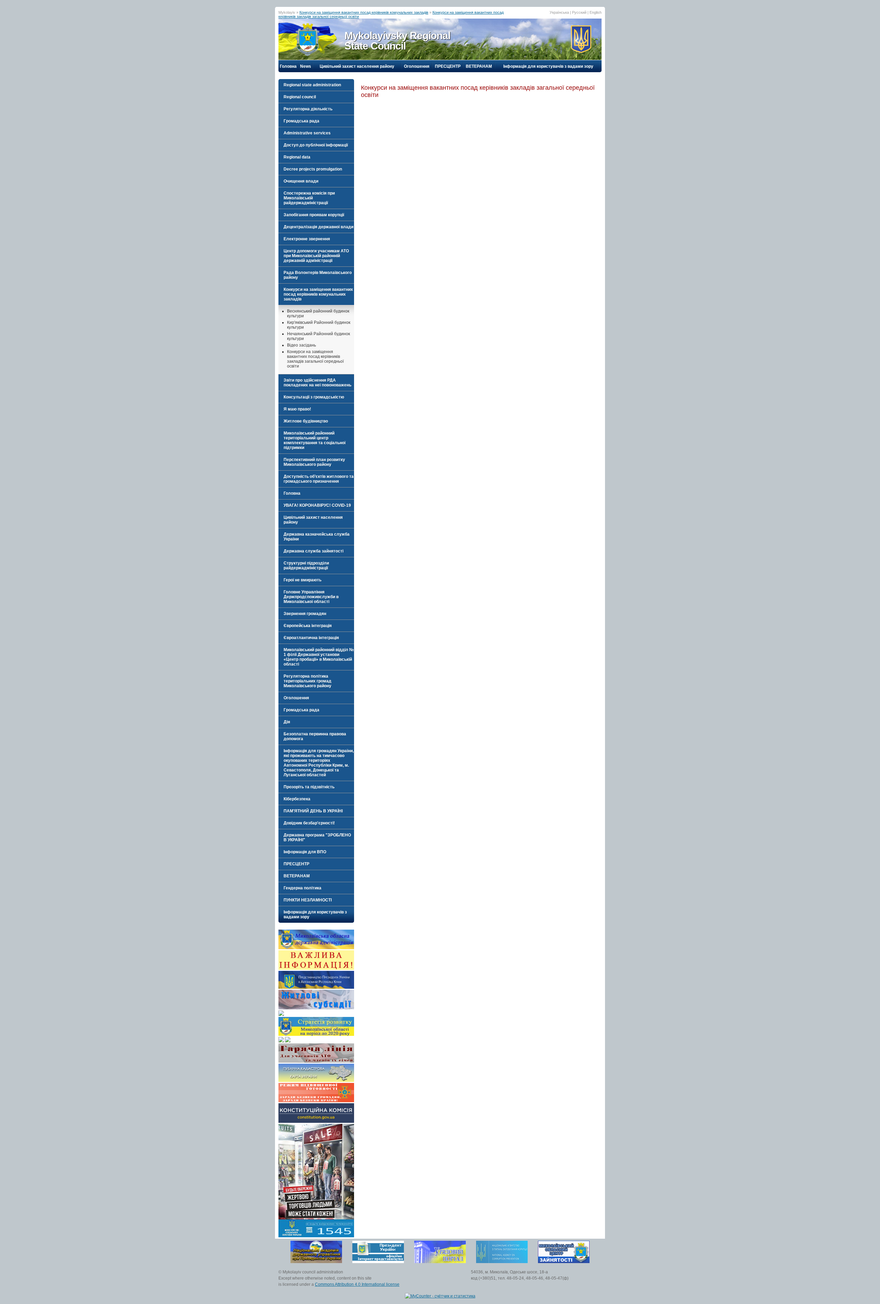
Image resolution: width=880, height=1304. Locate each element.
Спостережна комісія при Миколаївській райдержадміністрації (309, 198)
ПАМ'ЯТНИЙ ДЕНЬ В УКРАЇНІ (313, 811)
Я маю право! (297, 409)
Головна (288, 66)
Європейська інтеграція (308, 625)
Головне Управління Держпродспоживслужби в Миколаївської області (311, 597)
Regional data (297, 157)
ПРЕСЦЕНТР (448, 66)
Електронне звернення (307, 239)
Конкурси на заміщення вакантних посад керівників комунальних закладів (363, 12)
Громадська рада (301, 121)
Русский (579, 12)
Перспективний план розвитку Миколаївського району (314, 462)
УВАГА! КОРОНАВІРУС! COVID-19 (317, 505)
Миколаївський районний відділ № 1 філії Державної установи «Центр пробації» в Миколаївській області (319, 657)
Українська (559, 12)
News (305, 66)
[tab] (316, 85)
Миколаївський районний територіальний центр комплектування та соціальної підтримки (314, 440)
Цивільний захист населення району (357, 66)
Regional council (300, 97)
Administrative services (307, 133)
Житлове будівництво (306, 421)
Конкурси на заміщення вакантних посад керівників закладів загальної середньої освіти (315, 359)
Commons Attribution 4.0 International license (357, 1284)
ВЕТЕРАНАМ (479, 66)
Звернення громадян (305, 613)
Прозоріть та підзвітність (309, 787)
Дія (287, 722)
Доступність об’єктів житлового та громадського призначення (319, 479)
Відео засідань (301, 345)
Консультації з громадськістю (314, 397)
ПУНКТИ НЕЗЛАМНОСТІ (308, 900)
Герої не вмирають (302, 580)
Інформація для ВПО (305, 852)
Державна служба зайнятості (313, 551)
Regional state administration (312, 85)
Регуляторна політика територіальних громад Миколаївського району (307, 681)
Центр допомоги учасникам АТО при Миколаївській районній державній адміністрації (316, 256)
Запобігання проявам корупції (314, 214)
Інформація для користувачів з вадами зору (548, 66)
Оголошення (416, 66)
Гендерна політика (302, 888)
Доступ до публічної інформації (316, 145)
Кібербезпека (297, 799)
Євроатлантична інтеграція (311, 637)
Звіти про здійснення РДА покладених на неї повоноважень (317, 382)
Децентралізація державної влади (318, 226)
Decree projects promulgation (313, 169)
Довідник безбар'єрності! (309, 823)
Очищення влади (301, 181)
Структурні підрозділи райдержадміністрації (306, 565)
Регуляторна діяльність (308, 109)
